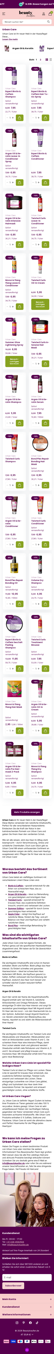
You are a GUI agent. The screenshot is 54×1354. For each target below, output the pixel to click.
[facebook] (30, 1322)
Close (27, 1299)
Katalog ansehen (4, 14)
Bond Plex (13, 925)
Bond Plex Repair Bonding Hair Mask (40, 461)
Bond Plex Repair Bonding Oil (14, 581)
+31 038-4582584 (15, 1242)
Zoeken (48, 21)
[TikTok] (37, 1322)
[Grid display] (47, 60)
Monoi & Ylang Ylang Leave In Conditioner (12, 283)
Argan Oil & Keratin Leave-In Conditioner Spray (13, 157)
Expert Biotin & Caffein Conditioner (39, 156)
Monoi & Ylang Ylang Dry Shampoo (38, 769)
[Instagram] (17, 1322)
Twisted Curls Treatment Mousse (38, 642)
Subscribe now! (13, 1285)
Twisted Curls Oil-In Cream (38, 281)
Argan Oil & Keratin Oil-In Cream (39, 707)
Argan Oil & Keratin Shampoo (13, 400)
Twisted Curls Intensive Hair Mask (40, 345)
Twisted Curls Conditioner (38, 522)
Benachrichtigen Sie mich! (40, 304)
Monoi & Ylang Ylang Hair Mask (13, 705)
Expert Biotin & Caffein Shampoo (13, 94)
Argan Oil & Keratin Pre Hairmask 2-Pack (13, 769)
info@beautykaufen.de (13, 1163)
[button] (13, 118)
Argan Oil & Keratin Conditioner (13, 524)
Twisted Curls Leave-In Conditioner (38, 221)
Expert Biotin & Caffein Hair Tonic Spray (39, 94)
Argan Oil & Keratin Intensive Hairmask (13, 221)
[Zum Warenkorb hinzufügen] (19, 118)
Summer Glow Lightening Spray (14, 343)
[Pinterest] (24, 1322)
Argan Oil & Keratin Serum (39, 400)
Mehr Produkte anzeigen (27, 812)
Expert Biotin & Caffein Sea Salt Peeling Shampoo (13, 643)
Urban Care (10, 88)
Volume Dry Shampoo (37, 581)
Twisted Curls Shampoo (12, 460)
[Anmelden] (43, 13)
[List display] (50, 60)
